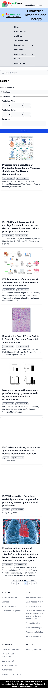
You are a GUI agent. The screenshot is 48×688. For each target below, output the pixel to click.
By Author (6, 119)
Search (24, 131)
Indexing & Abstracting (35, 649)
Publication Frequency (11, 611)
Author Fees (7, 670)
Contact (5, 602)
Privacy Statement (9, 665)
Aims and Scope (9, 606)
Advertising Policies (34, 632)
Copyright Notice (9, 661)
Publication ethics (33, 606)
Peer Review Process (34, 597)
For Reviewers (20, 54)
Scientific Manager (34, 627)
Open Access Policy (34, 602)
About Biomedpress (33, 5)
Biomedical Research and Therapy (35, 15)
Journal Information (22, 40)
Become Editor (20, 63)
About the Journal (9, 597)
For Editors (19, 50)
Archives (18, 36)
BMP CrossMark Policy (35, 636)
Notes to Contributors (11, 674)
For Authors (19, 45)
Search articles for (8, 87)
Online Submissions (10, 649)
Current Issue (20, 31)
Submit (17, 59)
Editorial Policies (33, 623)
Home (16, 27)
